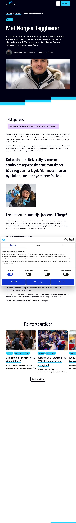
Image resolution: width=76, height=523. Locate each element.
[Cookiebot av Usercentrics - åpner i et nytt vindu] (66, 239)
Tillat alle (62, 282)
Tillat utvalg (38, 282)
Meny (67, 3)
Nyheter (18, 13)
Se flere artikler (38, 379)
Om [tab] (63, 245)
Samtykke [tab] (13, 245)
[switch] (28, 274)
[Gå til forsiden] (10, 3)
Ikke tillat (14, 282)
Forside (9, 13)
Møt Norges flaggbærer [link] (33, 13)
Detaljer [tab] (38, 245)
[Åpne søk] (58, 3)
